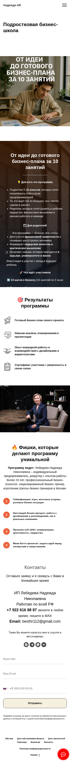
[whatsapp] (37, 745)
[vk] (43, 745)
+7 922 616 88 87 (22, 710)
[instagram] (26, 745)
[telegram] (32, 745)
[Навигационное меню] (64, 5)
